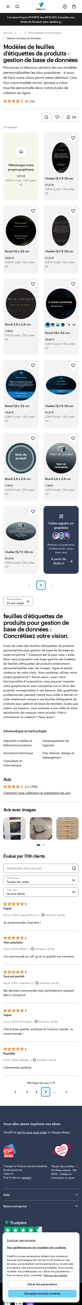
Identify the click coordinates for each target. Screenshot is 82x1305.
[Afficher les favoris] (57, 117)
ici (60, 21)
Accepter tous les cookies (42, 1293)
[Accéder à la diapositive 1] (38, 845)
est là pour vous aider (32, 1132)
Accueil (7, 32)
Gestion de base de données (24, 38)
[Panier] (74, 6)
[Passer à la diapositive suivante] (76, 829)
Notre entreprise (15, 1206)
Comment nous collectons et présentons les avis (36, 793)
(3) (74, 117)
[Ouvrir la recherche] (17, 6)
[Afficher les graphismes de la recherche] (46, 117)
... (20, 32)
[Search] (74, 868)
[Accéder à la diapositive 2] (43, 845)
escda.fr (27, 1177)
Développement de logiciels (55, 743)
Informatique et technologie (44, 32)
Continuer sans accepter (21, 1240)
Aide (6, 1195)
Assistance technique (18, 753)
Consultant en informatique (12, 763)
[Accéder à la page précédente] (15, 1092)
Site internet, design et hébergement (58, 755)
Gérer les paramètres (42, 1284)
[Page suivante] (52, 585)
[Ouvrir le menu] (8, 6)
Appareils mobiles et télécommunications (17, 743)
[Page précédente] (29, 585)
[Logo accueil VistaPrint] (41, 6)
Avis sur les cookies (55, 1275)
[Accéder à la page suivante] (66, 1092)
